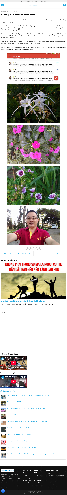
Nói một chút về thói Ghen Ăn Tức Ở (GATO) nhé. (17, 253)
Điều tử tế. (60, 253)
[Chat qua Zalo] (3, 491)
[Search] (64, 5)
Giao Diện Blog (42, 493)
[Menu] (2, 5)
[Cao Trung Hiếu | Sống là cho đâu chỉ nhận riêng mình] (33, 5)
